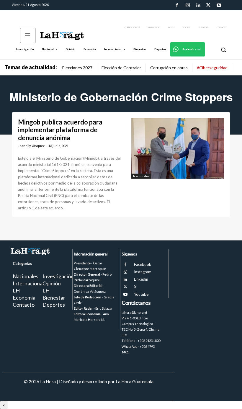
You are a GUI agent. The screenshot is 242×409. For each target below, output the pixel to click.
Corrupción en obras (169, 67)
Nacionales (141, 176)
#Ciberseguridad (212, 67)
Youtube (141, 294)
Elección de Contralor (121, 67)
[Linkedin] (198, 5)
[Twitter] (208, 5)
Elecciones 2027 (77, 67)
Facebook (142, 264)
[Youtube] (219, 5)
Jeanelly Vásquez (31, 146)
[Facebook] (177, 5)
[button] (223, 49)
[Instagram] (187, 5)
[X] (125, 286)
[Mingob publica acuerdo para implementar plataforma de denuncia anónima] (177, 148)
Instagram (142, 271)
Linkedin (141, 279)
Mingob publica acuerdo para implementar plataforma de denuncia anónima (60, 130)
